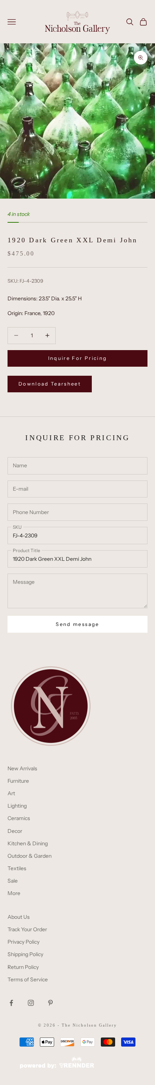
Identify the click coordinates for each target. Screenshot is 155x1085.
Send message (77, 624)
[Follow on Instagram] (31, 1003)
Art (11, 793)
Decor (15, 831)
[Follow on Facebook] (11, 1003)
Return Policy (23, 967)
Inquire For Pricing (77, 358)
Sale (13, 880)
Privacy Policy (24, 941)
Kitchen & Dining (28, 843)
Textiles (17, 868)
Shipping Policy (25, 954)
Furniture (18, 780)
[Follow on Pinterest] (50, 1003)
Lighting (17, 805)
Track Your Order (27, 929)
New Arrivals (22, 768)
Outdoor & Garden (30, 855)
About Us (19, 917)
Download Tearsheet (49, 384)
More (14, 893)
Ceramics (19, 818)
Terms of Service (28, 979)
